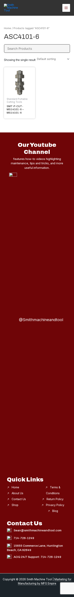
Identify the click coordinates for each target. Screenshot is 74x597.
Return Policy (55, 499)
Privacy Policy (55, 505)
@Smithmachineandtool (41, 319)
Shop (15, 505)
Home (7, 28)
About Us (17, 493)
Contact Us (19, 499)
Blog (55, 511)
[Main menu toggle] (66, 8)
